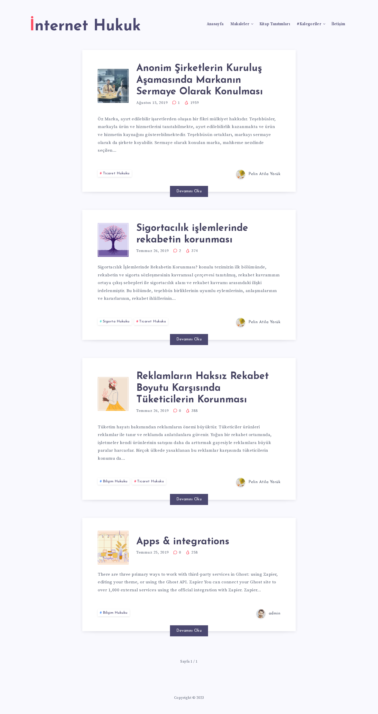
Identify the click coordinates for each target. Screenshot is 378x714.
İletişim (338, 24)
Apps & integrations (182, 542)
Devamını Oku (189, 191)
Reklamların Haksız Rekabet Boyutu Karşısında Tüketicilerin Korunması (202, 388)
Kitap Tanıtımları (274, 24)
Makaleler (240, 24)
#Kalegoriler (309, 24)
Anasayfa (215, 24)
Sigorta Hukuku (116, 321)
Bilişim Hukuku (115, 481)
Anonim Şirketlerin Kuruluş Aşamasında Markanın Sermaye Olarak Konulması (199, 80)
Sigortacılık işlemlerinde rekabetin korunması (192, 234)
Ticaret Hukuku (116, 173)
